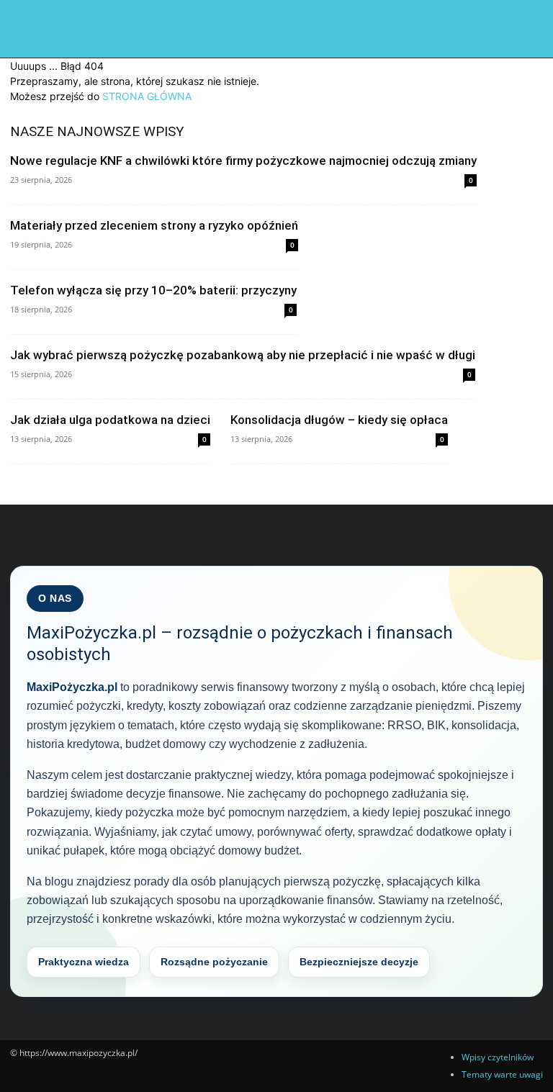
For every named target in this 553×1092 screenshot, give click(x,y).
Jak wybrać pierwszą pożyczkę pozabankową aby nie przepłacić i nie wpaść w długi (242, 355)
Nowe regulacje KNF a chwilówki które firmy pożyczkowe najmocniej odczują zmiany (243, 160)
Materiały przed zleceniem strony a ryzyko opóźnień (154, 225)
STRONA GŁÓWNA (147, 96)
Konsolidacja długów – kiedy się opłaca (339, 419)
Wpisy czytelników (498, 1057)
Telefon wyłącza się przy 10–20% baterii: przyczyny (153, 290)
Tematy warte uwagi (502, 1074)
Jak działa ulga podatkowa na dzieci (110, 419)
